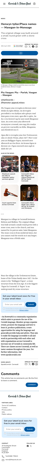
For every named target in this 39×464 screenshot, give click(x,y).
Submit (31, 304)
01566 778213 (13, 456)
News (3, 18)
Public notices (7, 414)
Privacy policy (7, 410)
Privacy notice (24, 310)
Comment (32, 385)
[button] (4, 3)
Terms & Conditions (9, 405)
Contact (4, 408)
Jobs (3, 412)
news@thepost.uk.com (13, 460)
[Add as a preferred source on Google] (18, 46)
